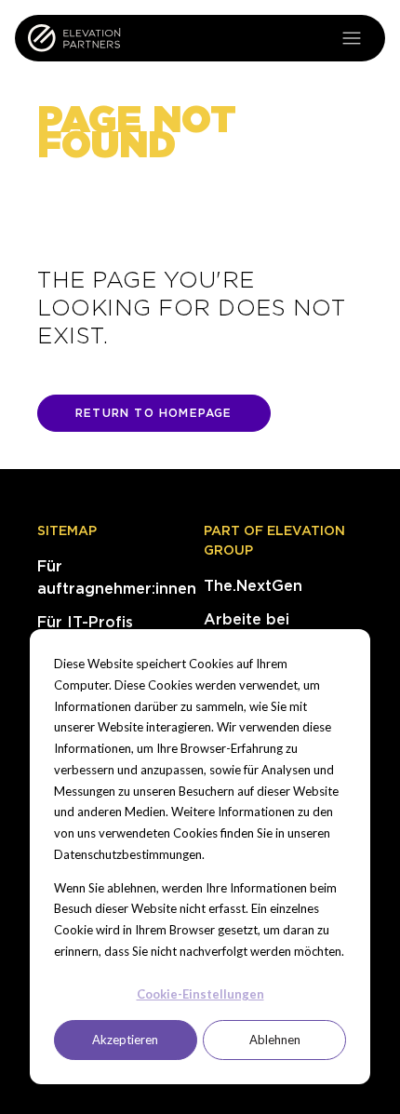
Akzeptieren (125, 1039)
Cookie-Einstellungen (200, 993)
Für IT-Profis (85, 622)
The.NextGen (253, 586)
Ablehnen (274, 1039)
